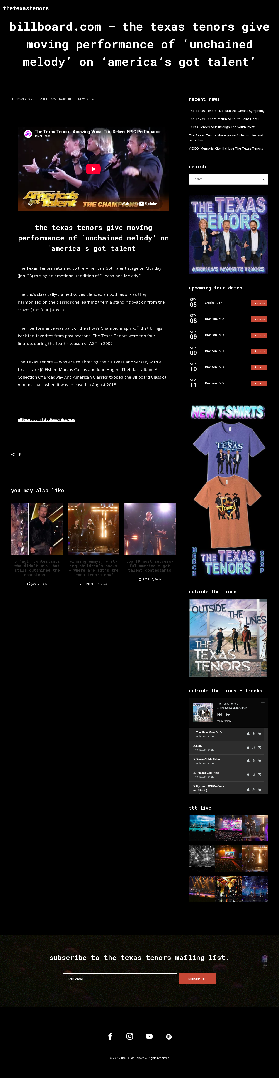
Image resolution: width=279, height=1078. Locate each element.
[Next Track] (227, 717)
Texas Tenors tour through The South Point (222, 127)
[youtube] (149, 1039)
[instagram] (129, 1037)
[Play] (200, 709)
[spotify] (168, 1037)
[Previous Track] (218, 717)
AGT (74, 99)
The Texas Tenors (54, 99)
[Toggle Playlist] (266, 703)
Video (90, 99)
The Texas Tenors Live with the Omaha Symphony (227, 110)
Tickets (259, 302)
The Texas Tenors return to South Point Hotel (224, 119)
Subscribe (197, 979)
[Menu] (270, 9)
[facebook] (110, 1037)
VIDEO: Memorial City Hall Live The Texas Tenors (226, 148)
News (81, 99)
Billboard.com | (46, 419)
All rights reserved (157, 1058)
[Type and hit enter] (263, 179)
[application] (228, 713)
